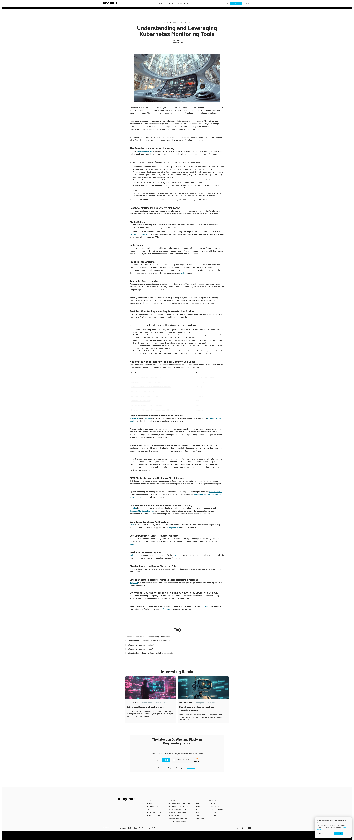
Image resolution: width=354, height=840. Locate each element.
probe (183, 273)
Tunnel (149, 809)
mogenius (134, 583)
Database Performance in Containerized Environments (151, 387)
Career (213, 812)
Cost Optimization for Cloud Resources (145, 396)
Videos (198, 815)
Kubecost (134, 539)
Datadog (133, 508)
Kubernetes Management (178, 812)
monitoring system (145, 151)
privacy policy (191, 768)
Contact (214, 815)
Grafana (147, 418)
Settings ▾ (330, 834)
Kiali (132, 555)
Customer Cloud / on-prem (179, 806)
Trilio (132, 569)
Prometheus (135, 418)
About (213, 803)
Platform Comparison (155, 815)
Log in (247, 3)
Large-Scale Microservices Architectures (146, 378)
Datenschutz (132, 828)
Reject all (321, 834)
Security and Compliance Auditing (143, 391)
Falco (132, 525)
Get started (167, 609)
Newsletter (200, 812)
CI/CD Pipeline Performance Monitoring (145, 382)
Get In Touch (236, 3)
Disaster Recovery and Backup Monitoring (146, 405)
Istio (175, 555)
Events (198, 809)
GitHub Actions (215, 492)
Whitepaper (200, 818)
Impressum (122, 828)
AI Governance (174, 815)
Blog (198, 803)
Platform (150, 803)
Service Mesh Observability (141, 401)
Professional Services (155, 812)
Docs (198, 806)
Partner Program (217, 809)
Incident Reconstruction (178, 818)
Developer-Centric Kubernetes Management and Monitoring (153, 410)
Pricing (171, 3)
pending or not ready (138, 234)
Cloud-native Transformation (179, 803)
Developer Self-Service (177, 809)
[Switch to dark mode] (228, 3)
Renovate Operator (154, 806)
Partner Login (216, 806)
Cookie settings (145, 828)
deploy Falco (174, 528)
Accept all (338, 834)
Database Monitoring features (142, 511)
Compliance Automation (178, 821)
